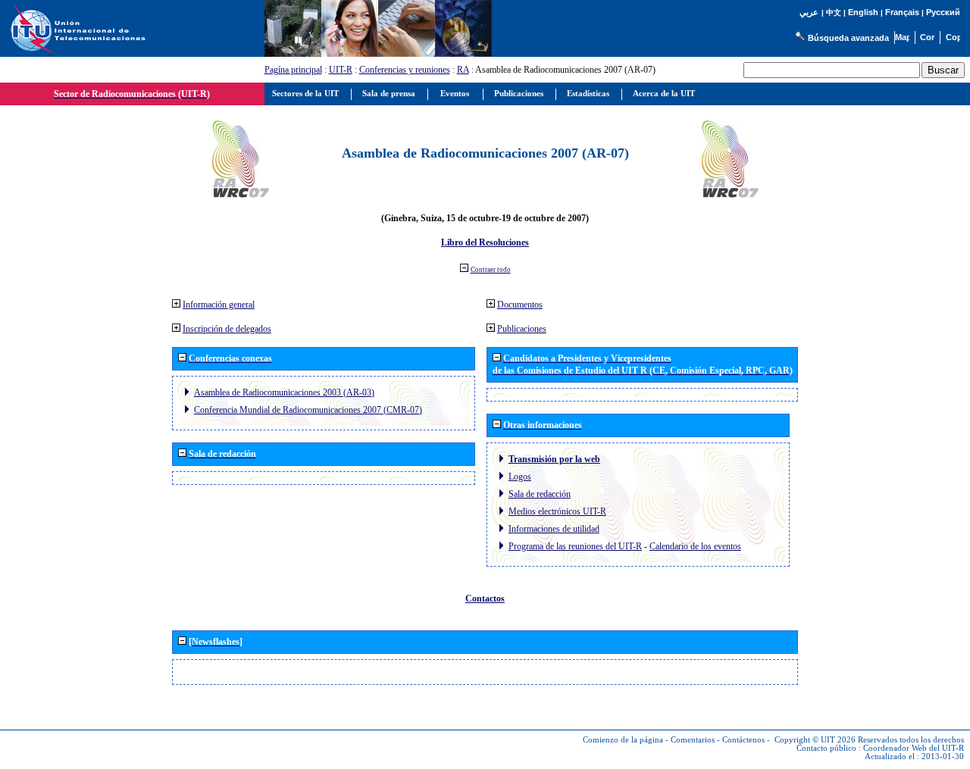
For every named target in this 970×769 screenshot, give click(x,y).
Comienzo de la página (623, 740)
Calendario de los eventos (695, 546)
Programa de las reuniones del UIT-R (575, 546)
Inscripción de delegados (227, 329)
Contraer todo (491, 270)
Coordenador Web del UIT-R (913, 748)
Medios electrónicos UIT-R (557, 511)
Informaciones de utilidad (553, 529)
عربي (808, 12)
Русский (943, 12)
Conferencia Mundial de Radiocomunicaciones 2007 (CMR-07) (308, 410)
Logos (519, 476)
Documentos (520, 304)
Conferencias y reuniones (404, 69)
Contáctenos (743, 740)
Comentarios (693, 740)
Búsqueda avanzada (848, 37)
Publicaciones (521, 329)
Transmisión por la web (554, 459)
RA (463, 69)
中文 (833, 12)
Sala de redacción (539, 494)
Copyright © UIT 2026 (815, 740)
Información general (219, 304)
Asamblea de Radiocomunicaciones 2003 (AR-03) (284, 392)
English (863, 12)
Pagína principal (293, 69)
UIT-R (340, 69)
